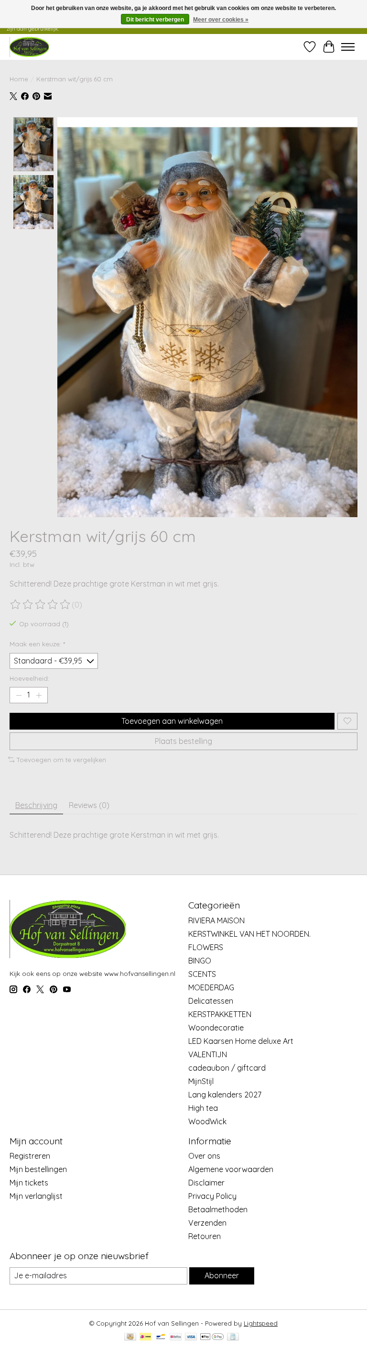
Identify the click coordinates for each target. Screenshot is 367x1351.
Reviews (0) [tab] (89, 805)
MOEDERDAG (211, 987)
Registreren (30, 1156)
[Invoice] (233, 1337)
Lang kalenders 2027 (224, 1094)
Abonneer (222, 1275)
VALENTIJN (207, 1054)
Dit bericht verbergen (155, 19)
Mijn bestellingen (38, 1169)
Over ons (204, 1156)
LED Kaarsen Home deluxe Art (240, 1041)
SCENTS (202, 974)
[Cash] (130, 1337)
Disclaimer (206, 1182)
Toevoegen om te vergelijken (61, 760)
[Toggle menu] (347, 46)
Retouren (204, 1236)
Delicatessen (210, 1001)
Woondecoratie (216, 1027)
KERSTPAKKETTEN (219, 1014)
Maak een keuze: (37, 644)
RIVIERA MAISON (216, 920)
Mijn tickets (29, 1182)
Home (19, 79)
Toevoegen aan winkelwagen (172, 721)
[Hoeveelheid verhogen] (38, 695)
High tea (203, 1108)
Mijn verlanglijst (36, 1196)
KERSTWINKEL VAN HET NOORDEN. (249, 934)
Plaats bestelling (183, 741)
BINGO (199, 960)
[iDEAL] (145, 1337)
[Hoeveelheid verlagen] (18, 695)
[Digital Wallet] (212, 1337)
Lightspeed (261, 1323)
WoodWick (207, 1121)
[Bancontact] (161, 1337)
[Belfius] (176, 1337)
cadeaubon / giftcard (227, 1068)
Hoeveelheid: (29, 678)
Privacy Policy (212, 1196)
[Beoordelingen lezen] (41, 604)
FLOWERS (205, 947)
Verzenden (207, 1223)
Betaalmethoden (218, 1209)
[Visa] (191, 1337)
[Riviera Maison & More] (29, 46)
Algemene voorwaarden (230, 1169)
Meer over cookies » (220, 19)
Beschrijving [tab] (36, 805)
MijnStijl (201, 1081)
